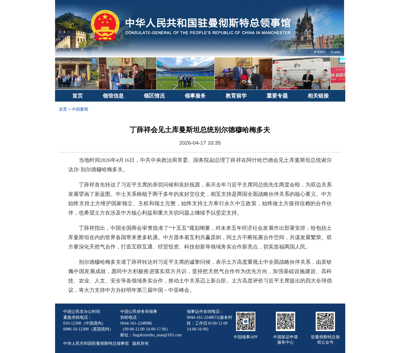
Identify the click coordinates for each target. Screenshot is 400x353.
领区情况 (154, 96)
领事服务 (195, 96)
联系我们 (320, 52)
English (336, 52)
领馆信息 (113, 96)
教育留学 (236, 96)
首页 (77, 96)
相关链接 (318, 96)
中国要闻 (80, 109)
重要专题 (277, 96)
